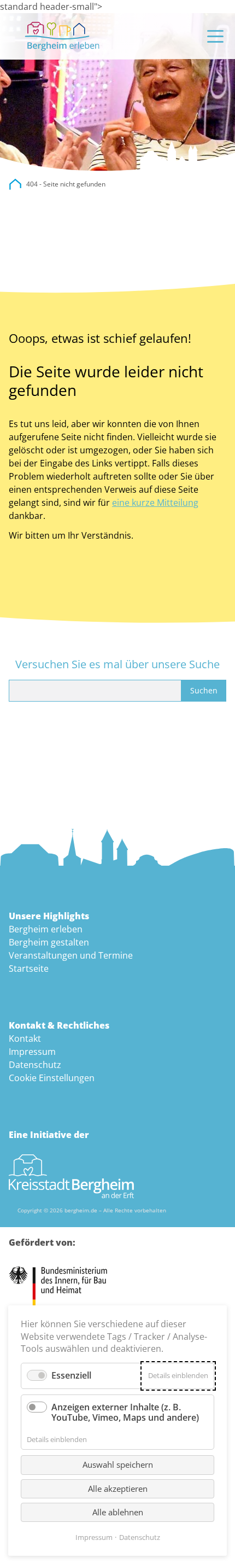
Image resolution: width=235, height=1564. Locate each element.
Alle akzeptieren (118, 1488)
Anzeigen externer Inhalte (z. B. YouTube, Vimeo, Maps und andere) (125, 1412)
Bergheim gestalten (49, 942)
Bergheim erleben (46, 929)
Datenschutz (35, 1065)
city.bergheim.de (15, 184)
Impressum (32, 1052)
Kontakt (25, 1038)
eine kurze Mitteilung (155, 503)
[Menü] (215, 37)
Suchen (204, 690)
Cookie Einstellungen (52, 1078)
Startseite (29, 968)
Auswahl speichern (118, 1464)
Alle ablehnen (117, 1512)
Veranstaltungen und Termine (71, 955)
